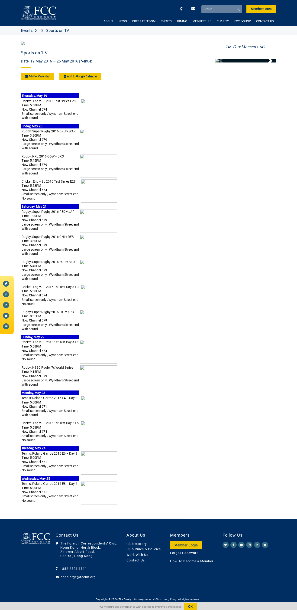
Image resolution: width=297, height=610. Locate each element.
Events (27, 30)
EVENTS (166, 21)
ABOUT (108, 21)
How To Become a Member (191, 561)
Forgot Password (184, 553)
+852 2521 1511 (73, 569)
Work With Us (137, 555)
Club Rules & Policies (143, 549)
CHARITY (223, 21)
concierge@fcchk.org (78, 577)
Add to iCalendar (39, 76)
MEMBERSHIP (202, 21)
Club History (136, 544)
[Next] (267, 61)
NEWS (123, 21)
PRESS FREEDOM (143, 21)
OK (190, 606)
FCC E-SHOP (242, 21)
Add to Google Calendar (81, 76)
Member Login (186, 545)
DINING (182, 21)
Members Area (261, 9)
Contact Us (135, 560)
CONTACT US (265, 21)
